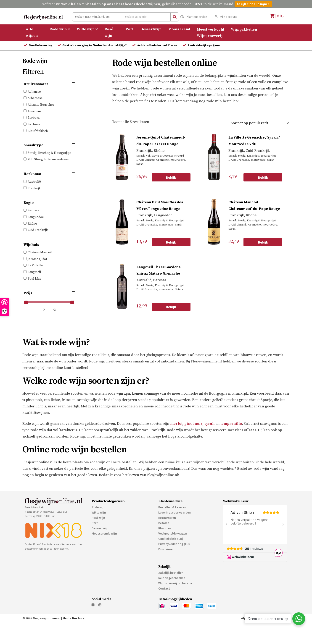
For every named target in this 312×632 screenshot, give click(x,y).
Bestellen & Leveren (172, 507)
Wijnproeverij (209, 35)
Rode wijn (58, 29)
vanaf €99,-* (94, 45)
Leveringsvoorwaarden (174, 512)
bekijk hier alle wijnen (253, 4)
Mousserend (179, 29)
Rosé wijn (109, 32)
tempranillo (231, 423)
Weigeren (279, 612)
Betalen (163, 523)
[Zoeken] (174, 16)
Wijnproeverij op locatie (175, 583)
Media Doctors (73, 618)
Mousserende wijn (104, 533)
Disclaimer (166, 549)
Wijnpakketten (244, 29)
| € (279, 16)
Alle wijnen (32, 32)
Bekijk (171, 177)
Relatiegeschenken (171, 578)
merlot (176, 423)
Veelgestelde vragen (172, 533)
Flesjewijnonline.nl (47, 618)
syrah (209, 423)
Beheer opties (209, 599)
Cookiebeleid (239, 623)
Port (129, 29)
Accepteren (226, 612)
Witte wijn (86, 29)
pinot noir (193, 423)
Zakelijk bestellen (170, 573)
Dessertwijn (150, 29)
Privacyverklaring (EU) (174, 544)
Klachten (164, 528)
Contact (164, 588)
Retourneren (167, 518)
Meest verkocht (210, 29)
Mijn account (228, 17)
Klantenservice (196, 17)
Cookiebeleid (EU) (170, 539)
